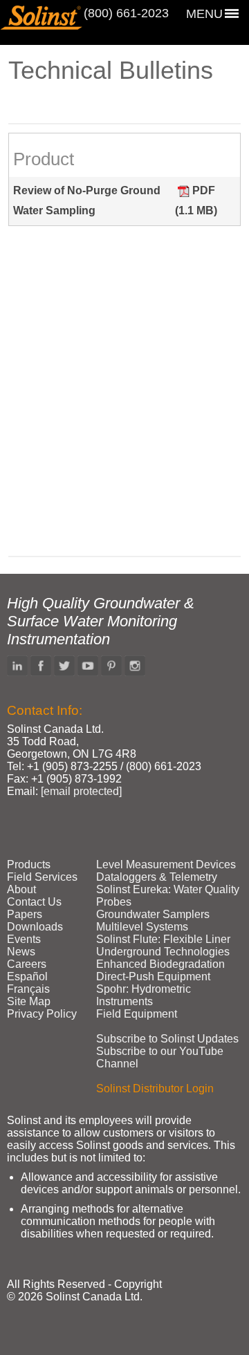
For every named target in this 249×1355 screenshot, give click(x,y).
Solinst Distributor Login (155, 1088)
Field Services (42, 877)
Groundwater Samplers (153, 914)
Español (27, 976)
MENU (204, 14)
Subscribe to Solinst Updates (167, 1039)
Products (28, 864)
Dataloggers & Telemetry (156, 877)
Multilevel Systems (142, 927)
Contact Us (34, 902)
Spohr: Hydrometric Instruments (143, 995)
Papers (24, 914)
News (21, 951)
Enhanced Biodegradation (160, 964)
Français (28, 989)
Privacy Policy (42, 1014)
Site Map (28, 1001)
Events (24, 939)
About (21, 889)
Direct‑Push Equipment (153, 976)
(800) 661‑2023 (126, 13)
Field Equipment (136, 1014)
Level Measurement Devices (166, 864)
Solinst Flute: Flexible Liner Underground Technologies (163, 945)
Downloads (35, 927)
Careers (26, 964)
